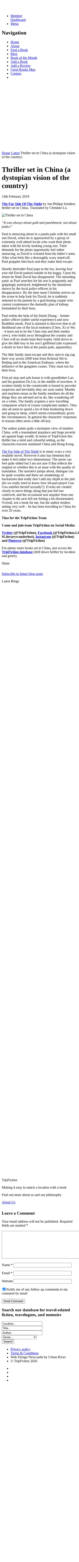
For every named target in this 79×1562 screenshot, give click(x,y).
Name (7, 1265)
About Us (8, 1202)
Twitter (7, 533)
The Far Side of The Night (20, 451)
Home (15, 42)
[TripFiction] (23, 8)
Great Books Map (23, 69)
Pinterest (15, 540)
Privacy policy (21, 1349)
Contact (16, 73)
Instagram (43, 537)
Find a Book (19, 50)
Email (7, 1273)
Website (7, 1281)
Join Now (8, 145)
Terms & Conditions (25, 1353)
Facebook (45, 533)
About (15, 46)
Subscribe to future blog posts (22, 574)
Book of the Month (24, 58)
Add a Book (19, 62)
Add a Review (21, 65)
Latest (15, 153)
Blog (14, 54)
